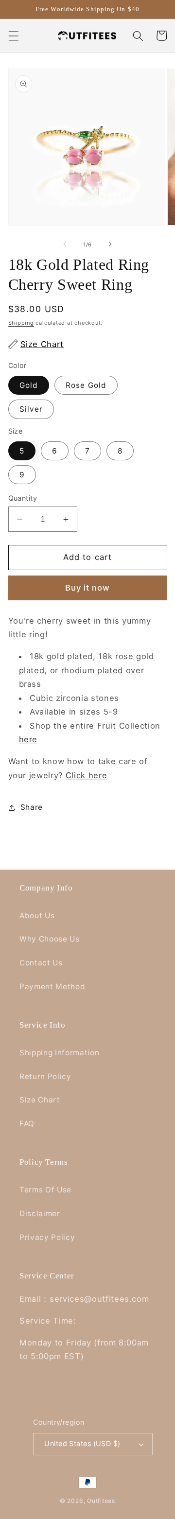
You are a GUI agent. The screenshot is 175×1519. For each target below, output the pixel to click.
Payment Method (52, 986)
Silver (31, 409)
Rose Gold (86, 385)
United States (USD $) (82, 1443)
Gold (28, 385)
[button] (13, 35)
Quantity (22, 498)
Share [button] (31, 807)
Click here (86, 775)
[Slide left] (65, 244)
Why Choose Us (49, 938)
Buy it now (87, 588)
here (28, 739)
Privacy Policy (47, 1237)
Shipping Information (59, 1052)
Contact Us (41, 962)
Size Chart (39, 1099)
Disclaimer (39, 1213)
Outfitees (101, 1500)
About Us (36, 915)
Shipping (21, 322)
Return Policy (45, 1076)
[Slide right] (110, 244)
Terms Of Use (45, 1189)
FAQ (27, 1123)
